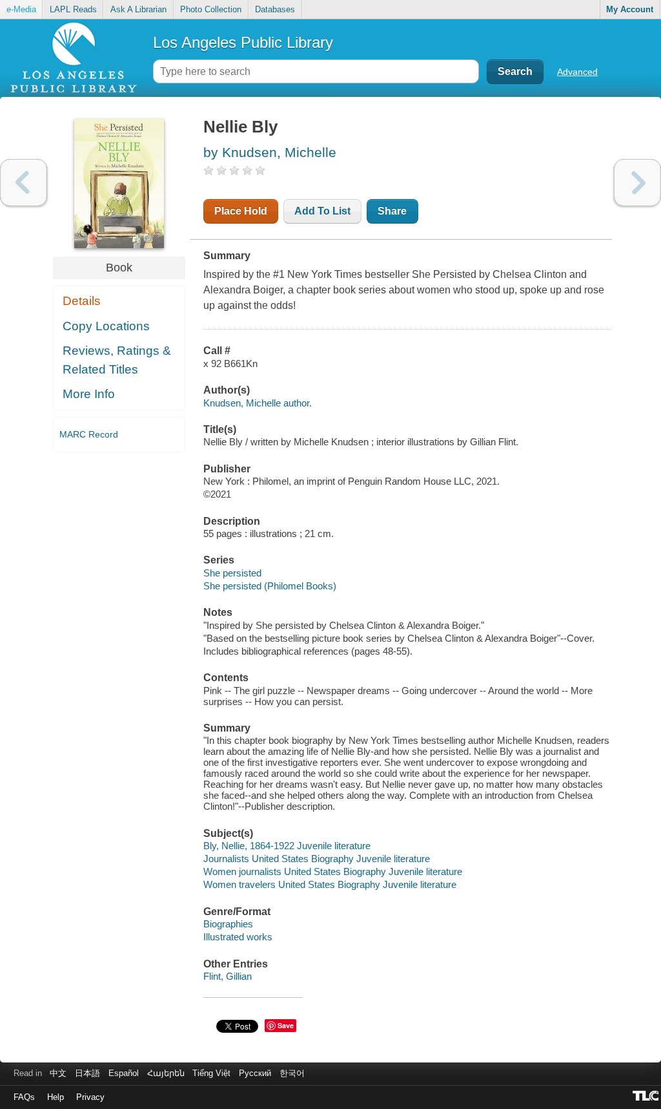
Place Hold (240, 211)
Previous (23, 182)
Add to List (322, 211)
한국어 (292, 1073)
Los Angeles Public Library (243, 42)
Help (55, 1097)
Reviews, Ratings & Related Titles (117, 360)
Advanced (577, 72)
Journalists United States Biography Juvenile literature (316, 858)
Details (82, 301)
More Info (89, 394)
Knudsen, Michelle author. (257, 402)
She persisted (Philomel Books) (269, 585)
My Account (629, 9)
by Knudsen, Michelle (269, 152)
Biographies (228, 923)
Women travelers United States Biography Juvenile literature (329, 884)
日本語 (87, 1073)
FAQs (24, 1097)
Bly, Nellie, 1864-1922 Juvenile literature (287, 845)
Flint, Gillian (227, 976)
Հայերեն (166, 1073)
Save (286, 1025)
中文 (58, 1073)
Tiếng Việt (211, 1073)
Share (392, 211)
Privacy (90, 1097)
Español (123, 1073)
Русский (255, 1073)
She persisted (232, 572)
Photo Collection (210, 9)
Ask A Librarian (138, 9)
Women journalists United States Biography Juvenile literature (332, 871)
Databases (275, 9)
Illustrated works (237, 936)
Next (637, 182)
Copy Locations (106, 326)
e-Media (21, 9)
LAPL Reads (73, 9)
